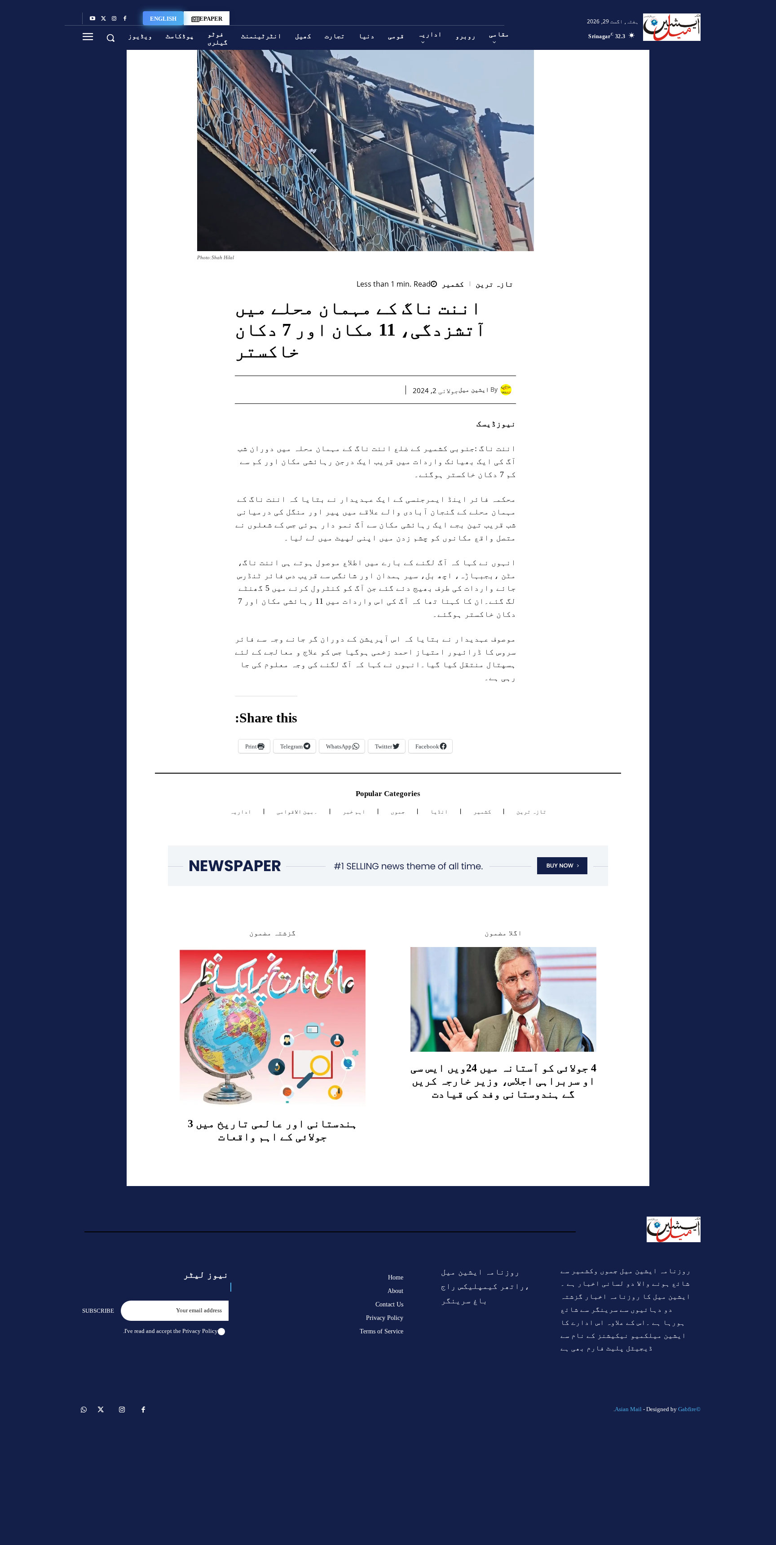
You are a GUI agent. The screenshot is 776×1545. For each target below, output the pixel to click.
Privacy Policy (200, 1331)
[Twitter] (103, 18)
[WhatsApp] (348, 389)
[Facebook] (124, 18)
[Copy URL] (286, 389)
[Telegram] (307, 389)
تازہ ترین (495, 284)
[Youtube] (92, 18)
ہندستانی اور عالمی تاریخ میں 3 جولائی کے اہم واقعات (272, 1130)
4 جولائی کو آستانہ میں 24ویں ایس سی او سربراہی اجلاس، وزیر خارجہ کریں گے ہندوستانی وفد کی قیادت (503, 1081)
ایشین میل (474, 389)
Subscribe (98, 1310)
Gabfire (687, 1409)
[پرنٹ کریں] (328, 389)
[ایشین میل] (508, 389)
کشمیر (452, 284)
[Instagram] (114, 18)
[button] (110, 38)
